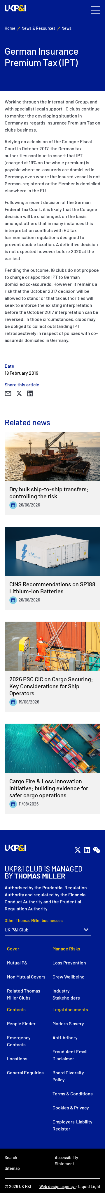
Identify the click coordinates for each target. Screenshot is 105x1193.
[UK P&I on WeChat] (96, 850)
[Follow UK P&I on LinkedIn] (86, 850)
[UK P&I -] (15, 8)
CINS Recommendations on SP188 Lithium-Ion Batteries (52, 587)
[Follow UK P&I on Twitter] (77, 850)
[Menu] (95, 10)
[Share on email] (8, 393)
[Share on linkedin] (30, 393)
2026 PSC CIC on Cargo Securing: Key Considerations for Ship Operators (51, 685)
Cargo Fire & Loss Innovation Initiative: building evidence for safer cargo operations (48, 787)
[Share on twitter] (19, 393)
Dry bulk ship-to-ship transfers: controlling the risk (49, 492)
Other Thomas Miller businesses (34, 920)
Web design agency (57, 1186)
